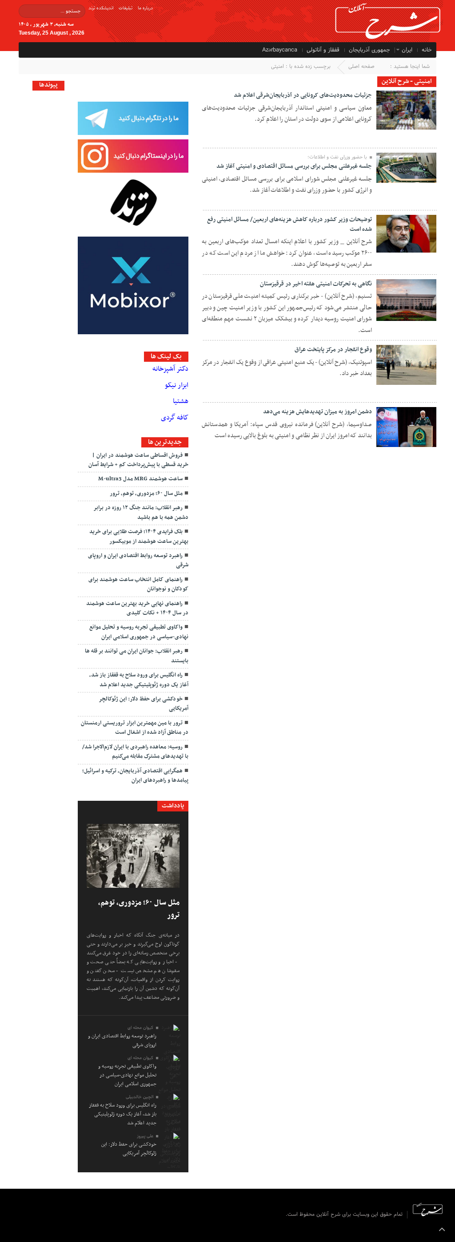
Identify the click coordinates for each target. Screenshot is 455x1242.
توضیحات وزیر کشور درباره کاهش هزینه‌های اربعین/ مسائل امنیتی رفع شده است (289, 224)
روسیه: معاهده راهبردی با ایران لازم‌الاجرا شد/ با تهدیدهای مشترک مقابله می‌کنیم (135, 751)
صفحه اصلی (361, 66)
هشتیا (180, 401)
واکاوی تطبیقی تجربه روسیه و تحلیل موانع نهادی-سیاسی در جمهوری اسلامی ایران (138, 631)
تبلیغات (125, 8)
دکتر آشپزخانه (170, 369)
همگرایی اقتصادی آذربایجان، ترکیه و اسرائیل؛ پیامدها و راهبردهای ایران (135, 775)
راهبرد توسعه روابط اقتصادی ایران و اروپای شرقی (138, 560)
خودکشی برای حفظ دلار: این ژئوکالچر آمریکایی (143, 703)
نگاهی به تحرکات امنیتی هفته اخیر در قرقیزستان (316, 284)
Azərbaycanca (279, 50)
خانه (427, 50)
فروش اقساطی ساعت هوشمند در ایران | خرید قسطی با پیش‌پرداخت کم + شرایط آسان (138, 460)
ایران (407, 50)
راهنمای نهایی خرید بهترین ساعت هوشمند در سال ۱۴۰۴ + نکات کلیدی (137, 608)
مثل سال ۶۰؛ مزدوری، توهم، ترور (146, 493)
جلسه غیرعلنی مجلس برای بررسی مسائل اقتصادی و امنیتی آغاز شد (294, 166)
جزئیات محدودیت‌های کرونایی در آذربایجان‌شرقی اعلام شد (303, 95)
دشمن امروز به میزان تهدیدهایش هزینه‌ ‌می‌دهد (317, 412)
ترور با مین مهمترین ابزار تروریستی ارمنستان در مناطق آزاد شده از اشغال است (134, 727)
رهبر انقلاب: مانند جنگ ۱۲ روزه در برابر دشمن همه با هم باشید (140, 512)
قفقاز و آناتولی (323, 50)
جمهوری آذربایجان (369, 50)
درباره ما (145, 8)
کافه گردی (174, 417)
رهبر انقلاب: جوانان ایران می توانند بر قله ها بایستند (136, 655)
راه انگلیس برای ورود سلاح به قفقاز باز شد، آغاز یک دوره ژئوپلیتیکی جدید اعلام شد (138, 679)
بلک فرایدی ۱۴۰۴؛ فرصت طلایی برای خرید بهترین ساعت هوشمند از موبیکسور (138, 536)
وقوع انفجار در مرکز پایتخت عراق (333, 349)
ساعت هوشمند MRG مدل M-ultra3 (140, 479)
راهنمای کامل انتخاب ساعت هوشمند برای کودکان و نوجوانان (138, 584)
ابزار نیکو (176, 385)
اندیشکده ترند (100, 8)
